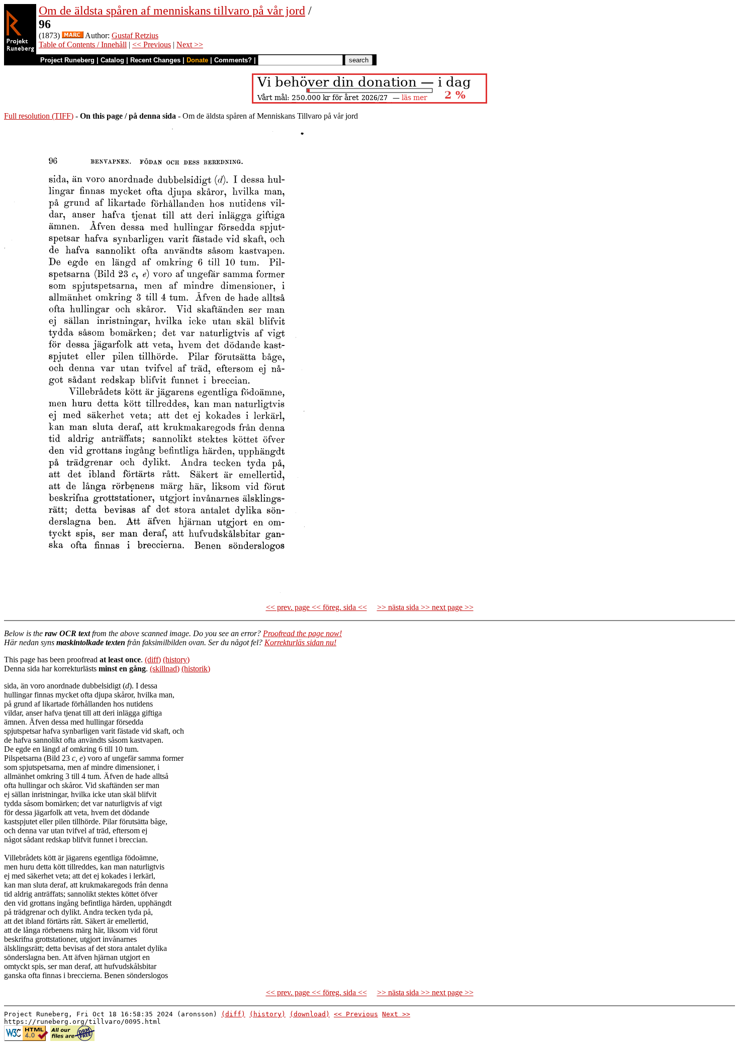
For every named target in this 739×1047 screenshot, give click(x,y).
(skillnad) (164, 668)
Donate (197, 60)
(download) (310, 1014)
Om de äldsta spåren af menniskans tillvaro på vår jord (172, 10)
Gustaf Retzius (135, 35)
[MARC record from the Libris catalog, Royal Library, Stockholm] (72, 35)
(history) (176, 659)
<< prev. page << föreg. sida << (316, 607)
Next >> (189, 44)
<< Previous (151, 44)
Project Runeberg (67, 60)
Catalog (112, 60)
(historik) (195, 668)
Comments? (233, 60)
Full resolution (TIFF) (38, 116)
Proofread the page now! (302, 633)
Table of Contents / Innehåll (83, 44)
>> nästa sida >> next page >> (425, 607)
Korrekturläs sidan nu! (300, 642)
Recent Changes (155, 60)
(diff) (153, 659)
